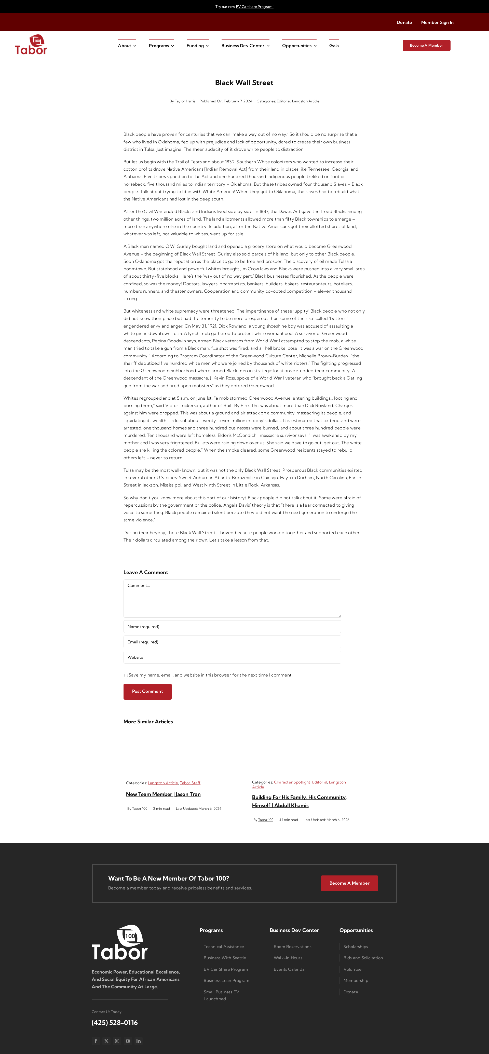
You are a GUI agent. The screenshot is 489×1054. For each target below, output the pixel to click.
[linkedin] (138, 1041)
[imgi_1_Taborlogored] (31, 35)
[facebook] (96, 1041)
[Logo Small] (120, 925)
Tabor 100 (139, 808)
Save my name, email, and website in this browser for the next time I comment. (211, 675)
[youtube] (128, 1041)
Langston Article (305, 101)
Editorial (283, 101)
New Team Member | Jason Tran (163, 794)
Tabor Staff (190, 782)
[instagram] (117, 1041)
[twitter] (106, 1041)
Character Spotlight (292, 782)
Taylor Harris (185, 101)
